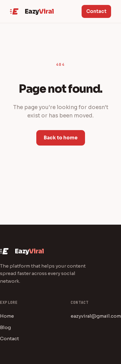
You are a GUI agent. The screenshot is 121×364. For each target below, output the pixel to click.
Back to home (61, 138)
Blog (5, 327)
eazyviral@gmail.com (96, 316)
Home (7, 316)
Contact (96, 11)
